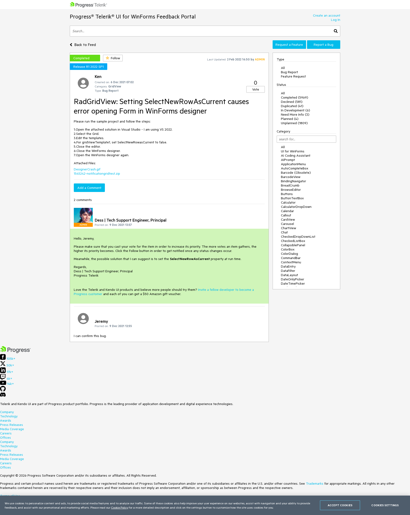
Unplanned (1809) (294, 123)
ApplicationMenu (293, 164)
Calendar (287, 211)
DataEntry (288, 266)
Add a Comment (89, 188)
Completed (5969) (294, 97)
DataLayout (289, 275)
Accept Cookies (340, 505)
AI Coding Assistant (295, 155)
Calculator (288, 202)
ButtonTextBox (292, 198)
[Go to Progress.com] (15, 352)
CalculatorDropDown (296, 207)
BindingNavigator (293, 181)
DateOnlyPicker (292, 279)
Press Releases (11, 425)
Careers (6, 433)
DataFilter (288, 271)
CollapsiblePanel (293, 245)
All (283, 68)
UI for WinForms (292, 151)
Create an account (326, 15)
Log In (335, 20)
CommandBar (291, 258)
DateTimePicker (293, 283)
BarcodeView (290, 177)
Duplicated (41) (292, 106)
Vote (255, 89)
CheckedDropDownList (298, 236)
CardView (288, 219)
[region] (205, 505)
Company (7, 412)
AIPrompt (288, 160)
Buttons (287, 194)
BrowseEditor (291, 189)
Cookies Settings (385, 505)
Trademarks (314, 483)
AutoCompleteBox (294, 168)
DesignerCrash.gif (87, 169)
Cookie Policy (119, 507)
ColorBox (287, 249)
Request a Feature (289, 44)
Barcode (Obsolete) (296, 172)
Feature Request (293, 76)
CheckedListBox (293, 241)
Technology (9, 416)
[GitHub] (3, 390)
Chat (284, 232)
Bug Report (289, 72)
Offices (5, 437)
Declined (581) (292, 102)
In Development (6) (295, 110)
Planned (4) (289, 119)
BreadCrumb (290, 185)
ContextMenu (291, 262)
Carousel (287, 224)
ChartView (288, 228)
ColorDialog (289, 253)
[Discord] (3, 396)
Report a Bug (323, 44)
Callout (286, 215)
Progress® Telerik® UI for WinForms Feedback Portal (133, 16)
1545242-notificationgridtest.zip (97, 173)
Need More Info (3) (295, 114)
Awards (5, 420)
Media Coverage (12, 429)
